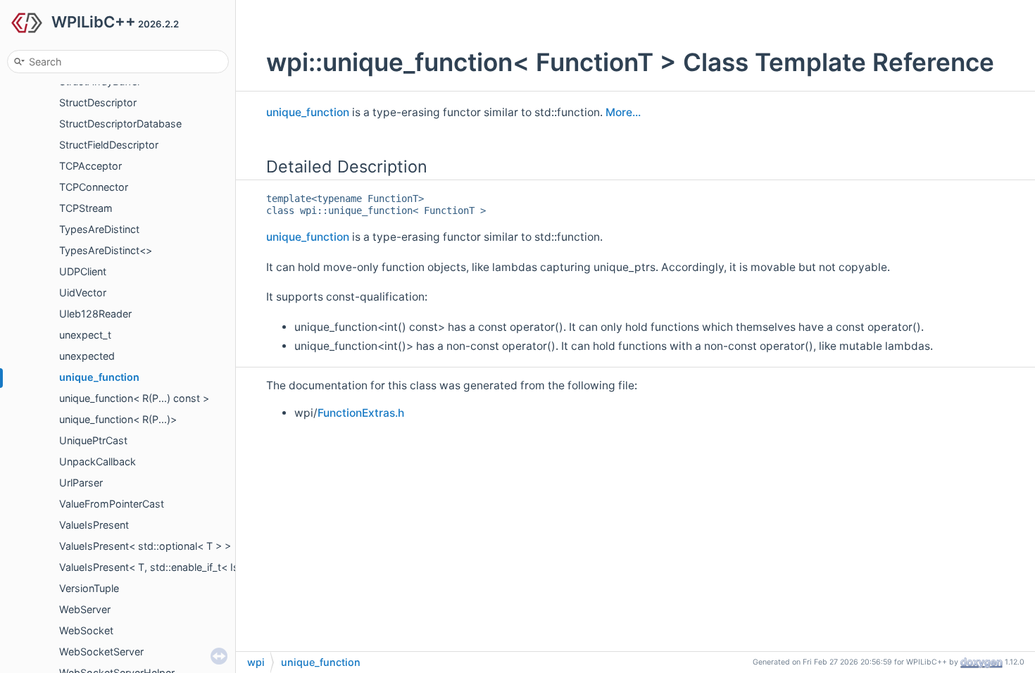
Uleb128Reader (95, 314)
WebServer (85, 609)
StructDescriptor (98, 102)
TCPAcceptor (90, 166)
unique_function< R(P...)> (118, 419)
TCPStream (86, 208)
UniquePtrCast (93, 440)
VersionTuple (89, 588)
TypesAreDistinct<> (105, 250)
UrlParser (81, 483)
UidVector (82, 292)
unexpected (87, 356)
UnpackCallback (97, 461)
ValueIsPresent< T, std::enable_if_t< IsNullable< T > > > (189, 567)
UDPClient (82, 271)
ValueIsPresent (94, 525)
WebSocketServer (101, 652)
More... (623, 112)
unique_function (99, 377)
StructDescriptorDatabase (120, 124)
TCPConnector (93, 187)
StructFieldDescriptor (108, 145)
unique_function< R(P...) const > (134, 398)
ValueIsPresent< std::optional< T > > (145, 546)
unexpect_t (85, 335)
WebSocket (86, 630)
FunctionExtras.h (361, 413)
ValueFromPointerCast (111, 504)
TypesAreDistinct (99, 229)
